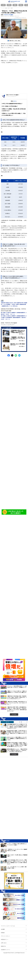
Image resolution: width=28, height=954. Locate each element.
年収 (9, 4)
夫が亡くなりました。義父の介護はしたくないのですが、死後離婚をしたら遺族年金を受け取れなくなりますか (17, 738)
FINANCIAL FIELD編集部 (8, 14)
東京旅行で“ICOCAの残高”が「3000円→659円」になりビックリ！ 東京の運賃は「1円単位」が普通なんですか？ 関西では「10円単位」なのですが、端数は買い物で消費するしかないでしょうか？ (17, 744)
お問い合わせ (3, 942)
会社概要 (3, 929)
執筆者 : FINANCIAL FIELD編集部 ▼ (12, 94)
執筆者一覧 (3, 946)
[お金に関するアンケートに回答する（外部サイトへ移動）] (14, 881)
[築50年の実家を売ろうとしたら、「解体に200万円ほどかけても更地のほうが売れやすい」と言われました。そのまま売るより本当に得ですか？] (4, 751)
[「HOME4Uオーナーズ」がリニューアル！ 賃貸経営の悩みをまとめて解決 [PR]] (14, 852)
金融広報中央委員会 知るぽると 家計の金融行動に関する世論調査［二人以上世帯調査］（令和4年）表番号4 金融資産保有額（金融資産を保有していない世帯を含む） (14, 304)
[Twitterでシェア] (12, 355)
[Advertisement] (14, 79)
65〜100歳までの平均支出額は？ (10, 106)
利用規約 (3, 932)
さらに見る (14, 714)
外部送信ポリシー (4, 939)
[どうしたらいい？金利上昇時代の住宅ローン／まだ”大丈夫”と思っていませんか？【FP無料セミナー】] (14, 688)
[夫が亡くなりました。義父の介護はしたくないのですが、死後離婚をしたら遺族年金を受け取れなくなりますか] (4, 739)
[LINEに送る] (16, 355)
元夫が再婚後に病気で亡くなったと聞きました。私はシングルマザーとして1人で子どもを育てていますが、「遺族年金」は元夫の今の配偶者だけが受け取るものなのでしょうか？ (17, 726)
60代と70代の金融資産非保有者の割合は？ (12, 103)
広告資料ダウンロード (5, 949)
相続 (15, 4)
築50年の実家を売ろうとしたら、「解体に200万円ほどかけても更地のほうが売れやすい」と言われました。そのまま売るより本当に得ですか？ (17, 750)
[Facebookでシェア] (8, 355)
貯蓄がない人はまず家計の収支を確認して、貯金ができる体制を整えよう (13, 114)
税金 (21, 4)
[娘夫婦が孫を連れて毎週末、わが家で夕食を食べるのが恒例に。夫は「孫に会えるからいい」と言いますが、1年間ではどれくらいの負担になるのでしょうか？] (4, 732)
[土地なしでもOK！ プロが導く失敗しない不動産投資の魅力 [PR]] (14, 857)
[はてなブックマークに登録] (19, 355)
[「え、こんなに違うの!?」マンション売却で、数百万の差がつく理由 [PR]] (14, 870)
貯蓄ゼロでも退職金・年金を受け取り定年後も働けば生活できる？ (13, 109)
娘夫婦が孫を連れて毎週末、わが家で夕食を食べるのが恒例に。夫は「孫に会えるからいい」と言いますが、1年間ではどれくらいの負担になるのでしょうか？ (17, 732)
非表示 (14, 101)
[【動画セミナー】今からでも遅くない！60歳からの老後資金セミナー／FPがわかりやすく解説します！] (14, 693)
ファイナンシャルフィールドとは (8, 925)
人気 (3, 4)
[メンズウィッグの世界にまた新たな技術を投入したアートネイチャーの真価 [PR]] (14, 846)
